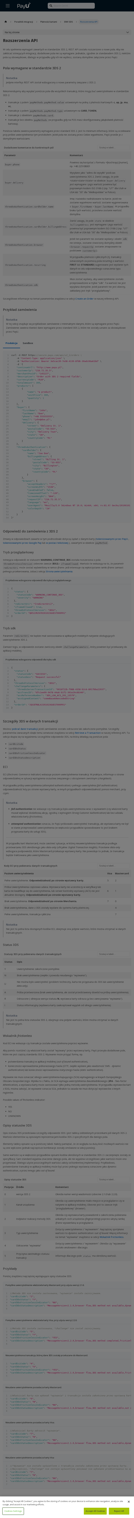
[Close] (128, 1501)
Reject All (119, 1511)
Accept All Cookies (95, 1511)
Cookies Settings (13, 1511)
